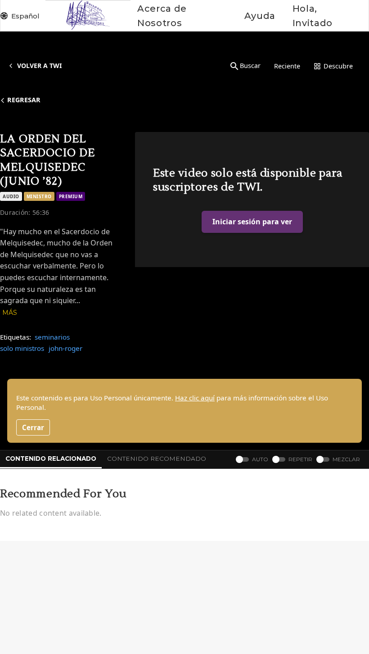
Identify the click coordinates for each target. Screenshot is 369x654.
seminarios (52, 336)
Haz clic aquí (195, 397)
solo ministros (22, 348)
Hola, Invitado (312, 15)
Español (25, 16)
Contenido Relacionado (50, 458)
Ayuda (259, 15)
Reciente (287, 66)
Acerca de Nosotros (162, 15)
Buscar (250, 65)
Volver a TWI (39, 65)
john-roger (65, 348)
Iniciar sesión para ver (252, 222)
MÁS (9, 313)
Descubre (338, 66)
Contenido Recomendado (156, 458)
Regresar (23, 99)
